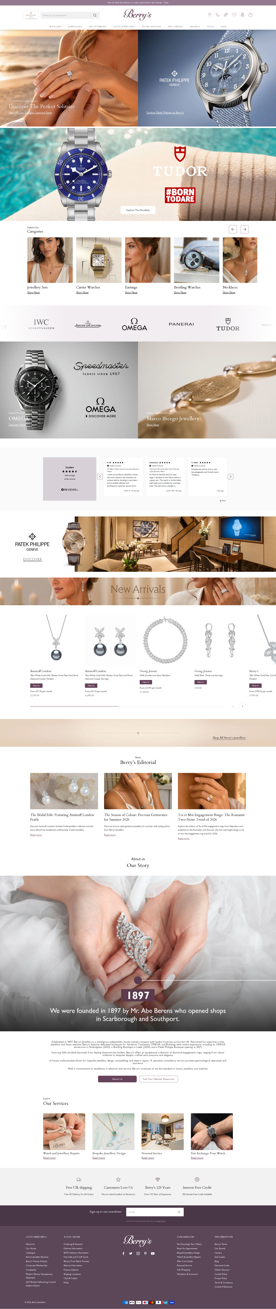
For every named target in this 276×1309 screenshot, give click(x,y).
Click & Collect (70, 1278)
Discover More (17, 424)
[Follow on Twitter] (131, 1253)
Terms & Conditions (224, 1282)
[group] (138, 544)
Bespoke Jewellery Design (188, 1252)
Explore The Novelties (138, 210)
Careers (218, 1252)
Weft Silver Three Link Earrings (208, 675)
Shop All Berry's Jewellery (229, 738)
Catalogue (30, 1252)
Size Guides (220, 1257)
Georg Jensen (148, 671)
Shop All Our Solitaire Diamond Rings (30, 112)
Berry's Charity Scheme (36, 1261)
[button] (254, 261)
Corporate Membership (36, 1265)
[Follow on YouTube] (153, 1253)
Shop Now (33, 292)
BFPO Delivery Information (76, 1252)
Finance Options (71, 1269)
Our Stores (31, 1248)
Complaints (31, 1269)
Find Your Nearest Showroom (158, 1079)
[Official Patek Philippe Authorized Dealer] (31, 15)
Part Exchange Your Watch (189, 1244)
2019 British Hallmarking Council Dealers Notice (41, 1284)
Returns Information (73, 1265)
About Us (117, 1079)
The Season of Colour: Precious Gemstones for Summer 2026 (135, 817)
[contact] (217, 15)
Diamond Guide (222, 1265)
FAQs (66, 1282)
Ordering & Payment (73, 1244)
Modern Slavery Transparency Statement (39, 1276)
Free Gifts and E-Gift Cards (76, 1257)
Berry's (253, 671)
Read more (36, 834)
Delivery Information (73, 1248)
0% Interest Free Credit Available (138, 2)
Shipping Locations (72, 1274)
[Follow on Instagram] (138, 1253)
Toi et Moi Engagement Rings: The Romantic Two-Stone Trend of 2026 (211, 817)
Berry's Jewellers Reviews (37, 1257)
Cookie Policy (221, 1274)
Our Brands (220, 1248)
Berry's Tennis (221, 1244)
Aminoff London (40, 671)
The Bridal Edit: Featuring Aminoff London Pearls (62, 817)
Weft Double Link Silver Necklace (155, 675)
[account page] (242, 15)
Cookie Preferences (223, 1286)
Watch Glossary (222, 1269)
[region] (165, 476)
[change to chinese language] (226, 15)
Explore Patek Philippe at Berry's (165, 112)
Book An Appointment (187, 1248)
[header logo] (138, 15)
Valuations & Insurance (187, 1274)
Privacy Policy (161, 1221)
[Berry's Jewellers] (138, 1246)
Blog (217, 1261)
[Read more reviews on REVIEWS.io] (69, 490)
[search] (95, 15)
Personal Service (184, 1265)
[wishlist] (234, 15)
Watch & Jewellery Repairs (189, 1257)
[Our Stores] (209, 15)
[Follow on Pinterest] (145, 1253)
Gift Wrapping (183, 1269)
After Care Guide (185, 1261)
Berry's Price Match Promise (76, 1261)
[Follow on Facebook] (123, 1253)
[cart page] (250, 15)
